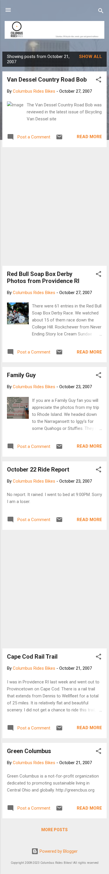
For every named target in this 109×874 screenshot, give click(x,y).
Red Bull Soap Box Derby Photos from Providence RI (43, 277)
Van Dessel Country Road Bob (47, 79)
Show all (90, 56)
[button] (98, 80)
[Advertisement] (54, 206)
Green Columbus (29, 751)
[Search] (100, 12)
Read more (89, 136)
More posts (54, 829)
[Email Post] (59, 139)
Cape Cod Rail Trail (32, 656)
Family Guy (21, 375)
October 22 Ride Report (38, 469)
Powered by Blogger (58, 851)
